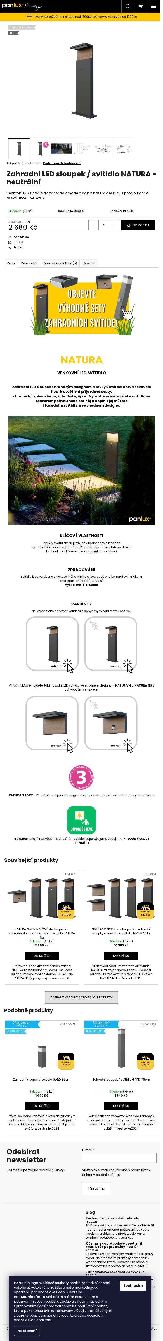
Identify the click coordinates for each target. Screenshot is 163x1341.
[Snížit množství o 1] (94, 225)
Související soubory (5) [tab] (60, 263)
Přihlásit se (96, 1189)
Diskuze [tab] (89, 263)
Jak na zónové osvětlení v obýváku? (115, 1272)
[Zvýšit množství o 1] (114, 225)
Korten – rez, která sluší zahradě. (113, 1218)
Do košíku (141, 225)
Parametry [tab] (29, 263)
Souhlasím (133, 1285)
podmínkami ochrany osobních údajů (116, 1172)
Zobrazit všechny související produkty (81, 997)
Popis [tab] (11, 263)
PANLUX (128, 211)
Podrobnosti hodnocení (62, 163)
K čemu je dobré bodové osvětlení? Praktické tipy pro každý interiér (114, 1245)
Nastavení (27, 1330)
